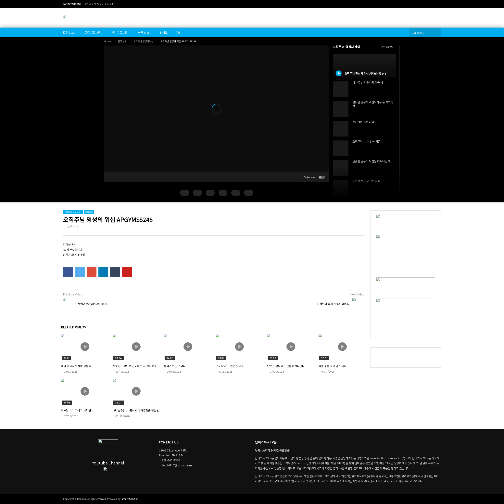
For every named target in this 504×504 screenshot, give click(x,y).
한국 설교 (143, 32)
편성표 (164, 32)
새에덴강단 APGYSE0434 (93, 304)
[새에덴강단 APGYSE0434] (69, 304)
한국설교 (122, 41)
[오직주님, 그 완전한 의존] (340, 148)
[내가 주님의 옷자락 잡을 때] (340, 89)
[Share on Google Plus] (91, 272)
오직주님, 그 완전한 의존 (366, 141)
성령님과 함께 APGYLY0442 (333, 304)
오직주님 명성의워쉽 (143, 41)
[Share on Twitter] (80, 272)
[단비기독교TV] (72, 17)
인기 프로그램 (119, 32)
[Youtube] (437, 4)
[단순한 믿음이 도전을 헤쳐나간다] (340, 168)
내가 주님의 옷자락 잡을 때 (367, 82)
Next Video (357, 294)
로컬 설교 (68, 32)
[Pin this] (127, 272)
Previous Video (72, 294)
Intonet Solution (129, 498)
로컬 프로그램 (93, 32)
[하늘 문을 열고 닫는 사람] (340, 188)
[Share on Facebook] (68, 272)
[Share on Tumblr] (115, 272)
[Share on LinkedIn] (103, 272)
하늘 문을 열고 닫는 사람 (366, 181)
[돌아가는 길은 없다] (340, 129)
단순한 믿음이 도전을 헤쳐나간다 (371, 161)
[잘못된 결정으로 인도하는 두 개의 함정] (340, 109)
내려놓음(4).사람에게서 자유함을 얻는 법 (136, 410)
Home (107, 41)
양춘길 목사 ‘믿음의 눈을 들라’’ (99, 4)
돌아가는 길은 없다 (363, 122)
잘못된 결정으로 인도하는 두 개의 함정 (373, 104)
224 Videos (387, 46)
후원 (178, 32)
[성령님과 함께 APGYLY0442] (358, 304)
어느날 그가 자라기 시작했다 (77, 410)
